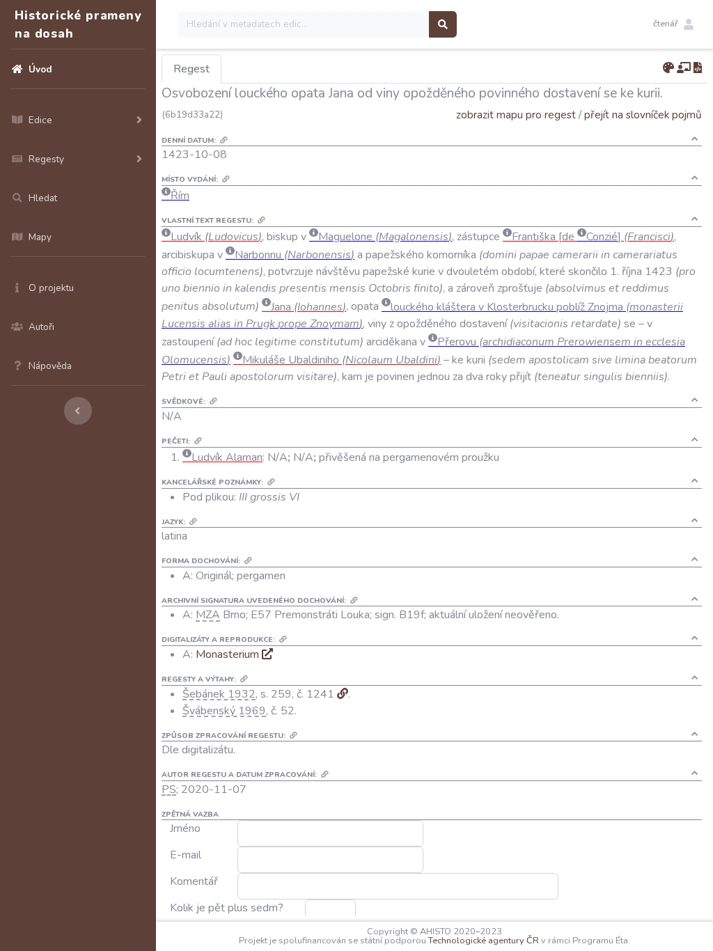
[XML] (698, 68)
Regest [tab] (191, 69)
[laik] (684, 68)
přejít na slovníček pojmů (643, 114)
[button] (673, 24)
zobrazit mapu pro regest (516, 114)
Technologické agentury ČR (483, 940)
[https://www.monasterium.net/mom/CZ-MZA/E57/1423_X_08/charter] (267, 654)
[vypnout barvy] (668, 68)
